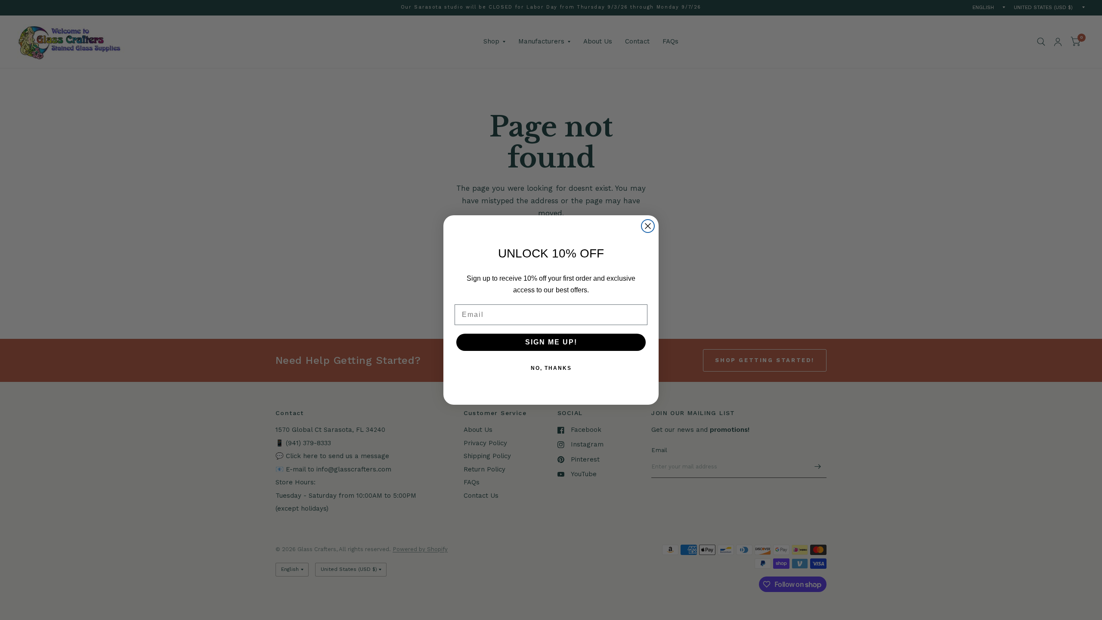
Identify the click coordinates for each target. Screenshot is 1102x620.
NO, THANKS (551, 368)
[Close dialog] (647, 226)
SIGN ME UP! (551, 342)
